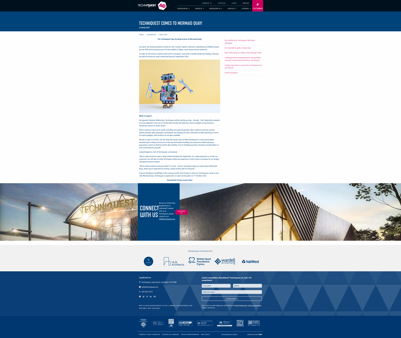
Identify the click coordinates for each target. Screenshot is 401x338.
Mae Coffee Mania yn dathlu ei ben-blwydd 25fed (243, 53)
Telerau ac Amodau (170, 334)
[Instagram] (147, 297)
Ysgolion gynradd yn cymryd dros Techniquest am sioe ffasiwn (243, 66)
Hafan (141, 35)
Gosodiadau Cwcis (229, 334)
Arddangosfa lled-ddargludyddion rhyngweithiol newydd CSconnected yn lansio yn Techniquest (243, 59)
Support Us (181, 212)
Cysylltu (221, 3)
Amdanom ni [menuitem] (215, 9)
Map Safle (205, 334)
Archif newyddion (231, 73)
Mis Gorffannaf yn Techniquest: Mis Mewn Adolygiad (240, 41)
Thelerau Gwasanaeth (254, 305)
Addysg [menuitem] (231, 9)
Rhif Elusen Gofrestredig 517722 (153, 306)
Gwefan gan (252, 334)
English (246, 3)
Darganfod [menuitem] (182, 9)
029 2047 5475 (147, 292)
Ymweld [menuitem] (198, 9)
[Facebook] (140, 297)
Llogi (234, 3)
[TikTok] (143, 297)
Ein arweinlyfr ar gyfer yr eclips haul (238, 48)
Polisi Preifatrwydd (241, 305)
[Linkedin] (150, 297)
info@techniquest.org (167, 219)
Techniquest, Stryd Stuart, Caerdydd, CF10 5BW (159, 282)
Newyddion (151, 35)
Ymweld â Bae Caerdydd (149, 334)
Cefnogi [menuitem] (245, 9)
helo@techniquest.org (150, 287)
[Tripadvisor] (155, 297)
